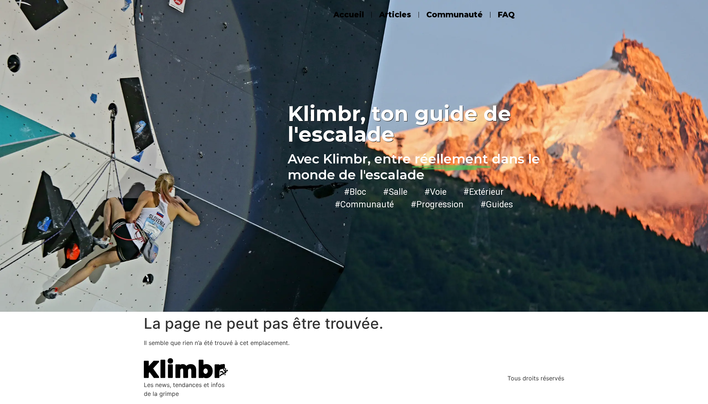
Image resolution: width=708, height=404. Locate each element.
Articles (395, 14)
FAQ (506, 14)
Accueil (348, 14)
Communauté (454, 14)
